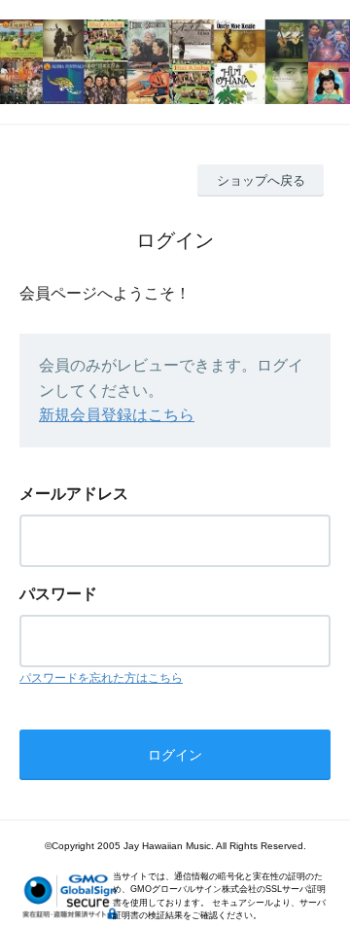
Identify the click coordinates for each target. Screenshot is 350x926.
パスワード (58, 594)
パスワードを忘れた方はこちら (101, 678)
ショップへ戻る (261, 180)
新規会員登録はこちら (116, 415)
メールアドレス (73, 493)
